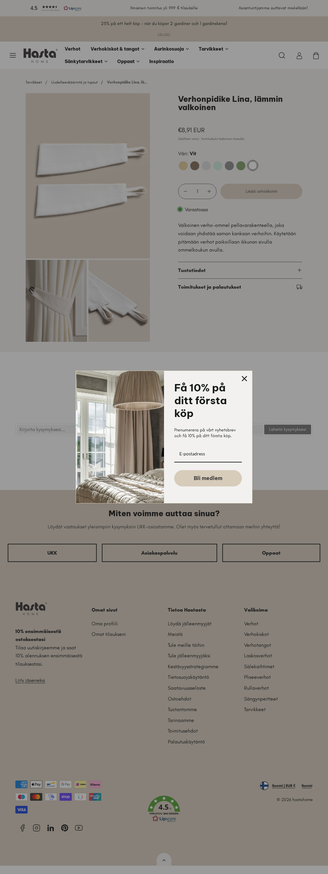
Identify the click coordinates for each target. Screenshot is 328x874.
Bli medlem (208, 478)
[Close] (244, 378)
